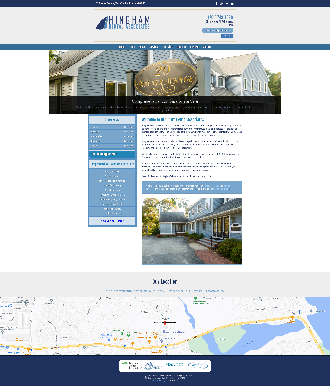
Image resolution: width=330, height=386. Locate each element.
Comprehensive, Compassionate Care (165, 101)
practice (208, 185)
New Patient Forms (112, 221)
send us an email (221, 188)
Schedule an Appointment (104, 154)
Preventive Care (112, 176)
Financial (181, 46)
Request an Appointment (218, 30)
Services (153, 46)
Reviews (194, 46)
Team (132, 46)
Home (122, 46)
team (215, 185)
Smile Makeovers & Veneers (112, 180)
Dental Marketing (158, 380)
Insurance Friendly (112, 208)
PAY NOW (227, 36)
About (142, 46)
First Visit (167, 46)
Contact (207, 46)
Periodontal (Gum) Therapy (112, 199)
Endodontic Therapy (112, 213)
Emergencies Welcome (112, 204)
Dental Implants (112, 190)
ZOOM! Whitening (112, 185)
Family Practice (112, 171)
